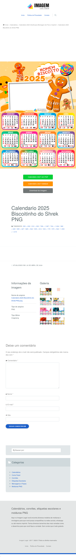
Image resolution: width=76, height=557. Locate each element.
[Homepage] (38, 6)
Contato (46, 15)
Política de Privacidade (34, 15)
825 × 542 (29, 229)
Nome (10, 394)
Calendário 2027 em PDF (38, 177)
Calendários (16, 472)
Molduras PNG (17, 486)
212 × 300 (35, 226)
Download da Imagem (38, 191)
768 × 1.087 (44, 226)
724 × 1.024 (54, 226)
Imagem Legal (23, 540)
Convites (15, 478)
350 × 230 (26, 226)
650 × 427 (20, 229)
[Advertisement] (36, 44)
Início (23, 15)
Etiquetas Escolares (19, 481)
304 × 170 (46, 229)
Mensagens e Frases (19, 484)
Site (9, 415)
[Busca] (53, 13)
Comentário (13, 360)
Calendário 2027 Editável (38, 184)
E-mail (11, 404)
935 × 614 (38, 229)
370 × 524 (55, 229)
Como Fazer (16, 475)
